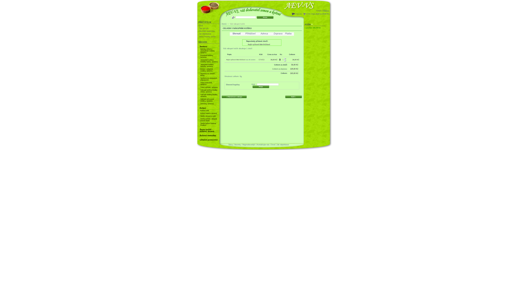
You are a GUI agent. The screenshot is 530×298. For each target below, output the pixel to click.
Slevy (230, 145)
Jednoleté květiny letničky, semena (207, 65)
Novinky (237, 145)
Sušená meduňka (208, 135)
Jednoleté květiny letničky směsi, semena (209, 61)
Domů (224, 24)
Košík (308, 14)
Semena (203, 46)
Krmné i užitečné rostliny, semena (206, 70)
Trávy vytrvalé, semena (209, 87)
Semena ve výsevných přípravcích (208, 79)
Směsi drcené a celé (208, 116)
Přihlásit (326, 11)
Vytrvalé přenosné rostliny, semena (207, 100)
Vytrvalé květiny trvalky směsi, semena (208, 91)
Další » (293, 97)
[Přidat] (285, 59)
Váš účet (298, 14)
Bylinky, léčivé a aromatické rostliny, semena (207, 51)
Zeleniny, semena (207, 104)
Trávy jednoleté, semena (206, 84)
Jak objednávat (205, 34)
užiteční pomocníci (209, 140)
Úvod (201, 26)
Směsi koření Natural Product (208, 124)
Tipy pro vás (204, 28)
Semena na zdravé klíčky (207, 74)
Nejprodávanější (249, 145)
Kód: (253, 84)
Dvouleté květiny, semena (206, 56)
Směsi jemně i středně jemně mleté (208, 120)
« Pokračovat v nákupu (234, 97)
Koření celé (204, 111)
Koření (203, 108)
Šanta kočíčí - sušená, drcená (207, 130)
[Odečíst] (285, 61)
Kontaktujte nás (263, 145)
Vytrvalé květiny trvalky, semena (209, 95)
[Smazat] (280, 59)
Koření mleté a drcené (208, 113)
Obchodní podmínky (207, 31)
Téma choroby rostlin (207, 37)
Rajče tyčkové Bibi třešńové (259, 45)
